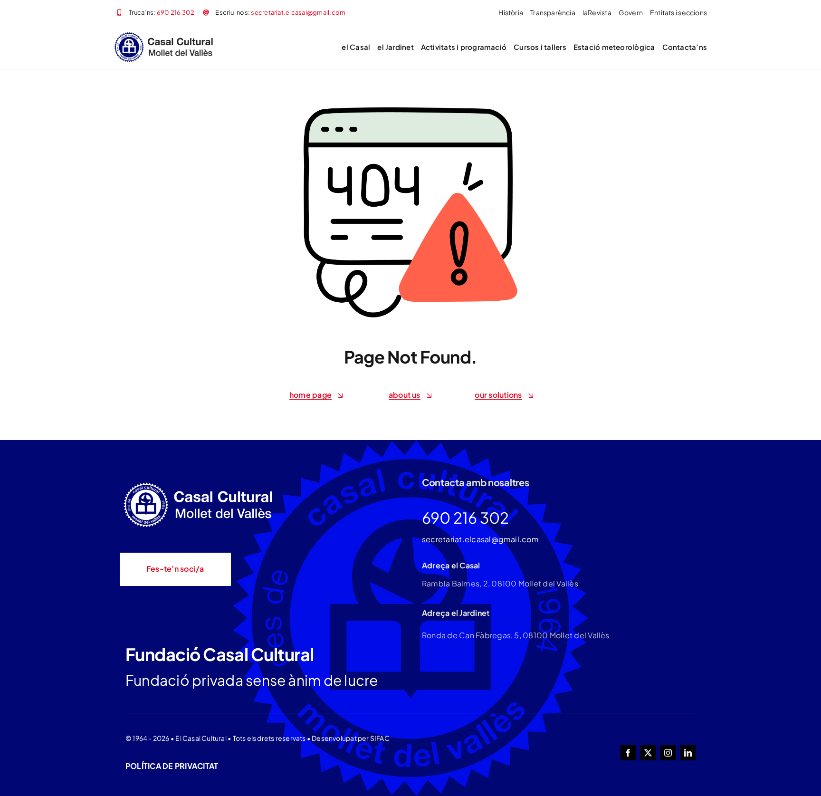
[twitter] (648, 752)
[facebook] (628, 752)
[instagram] (668, 752)
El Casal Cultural (201, 738)
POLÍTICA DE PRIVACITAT (171, 766)
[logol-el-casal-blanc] (200, 484)
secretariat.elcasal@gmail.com (298, 12)
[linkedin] (688, 752)
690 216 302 (176, 12)
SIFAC (380, 738)
